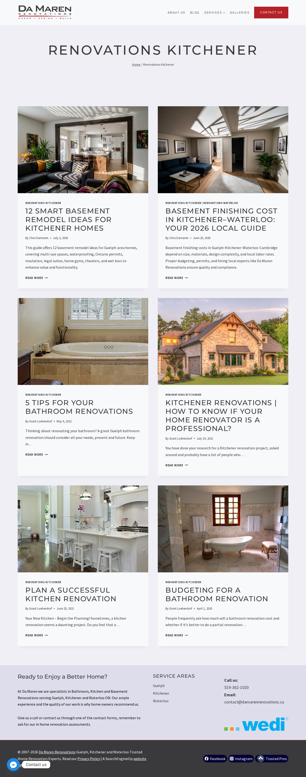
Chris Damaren (38, 238)
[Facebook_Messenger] (13, 764)
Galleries (240, 13)
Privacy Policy (88, 758)
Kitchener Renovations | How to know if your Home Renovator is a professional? (221, 415)
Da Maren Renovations (57, 752)
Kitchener (161, 693)
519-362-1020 (236, 687)
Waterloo (161, 700)
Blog (195, 13)
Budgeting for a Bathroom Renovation (216, 594)
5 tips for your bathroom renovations (79, 407)
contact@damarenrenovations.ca (254, 702)
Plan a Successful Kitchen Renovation (70, 594)
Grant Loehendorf (40, 421)
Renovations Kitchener (43, 203)
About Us (176, 13)
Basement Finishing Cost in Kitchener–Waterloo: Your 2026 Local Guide (221, 220)
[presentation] (83, 149)
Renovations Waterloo (220, 203)
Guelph (159, 685)
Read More (36, 278)
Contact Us (271, 12)
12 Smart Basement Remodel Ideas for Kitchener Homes (68, 220)
